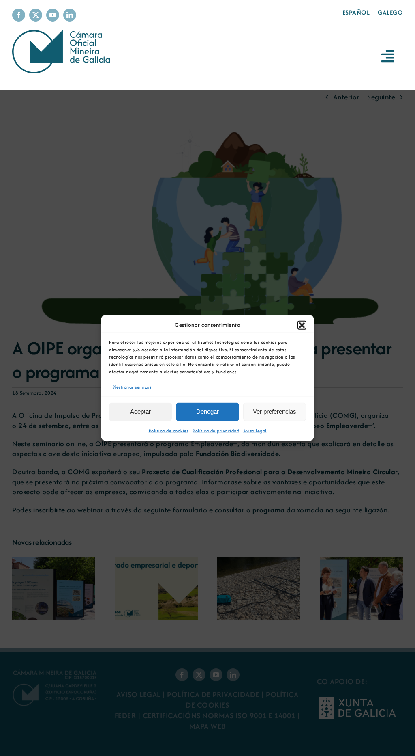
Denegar (207, 411)
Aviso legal (255, 431)
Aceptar (140, 411)
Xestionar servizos (132, 387)
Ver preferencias (274, 411)
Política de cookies (169, 431)
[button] (302, 325)
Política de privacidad (216, 431)
